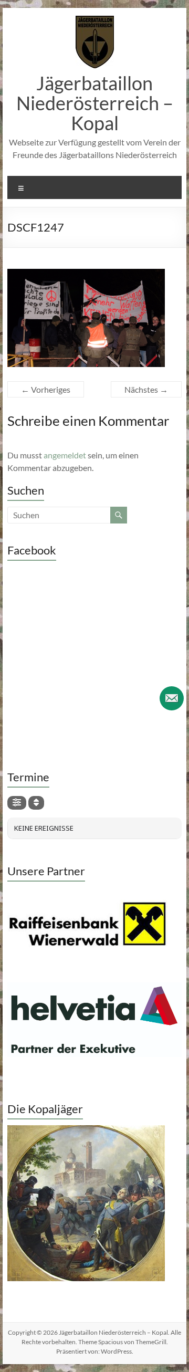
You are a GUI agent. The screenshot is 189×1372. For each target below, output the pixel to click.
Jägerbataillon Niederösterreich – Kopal (94, 102)
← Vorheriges (45, 389)
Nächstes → (146, 389)
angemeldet (65, 455)
